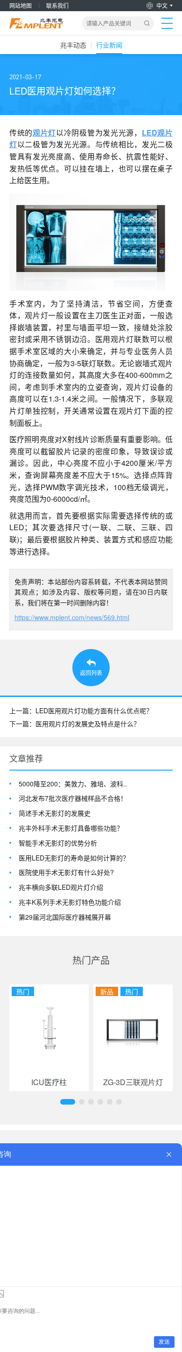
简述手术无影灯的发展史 (55, 813)
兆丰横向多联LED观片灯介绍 (61, 887)
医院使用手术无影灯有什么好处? (66, 872)
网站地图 (20, 5)
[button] (67, 1102)
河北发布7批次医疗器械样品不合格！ (73, 798)
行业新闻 (109, 44)
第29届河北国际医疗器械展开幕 (65, 917)
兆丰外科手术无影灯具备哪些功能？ (71, 828)
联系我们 (57, 5)
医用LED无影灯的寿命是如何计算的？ (74, 858)
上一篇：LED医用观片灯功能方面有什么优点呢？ (81, 710)
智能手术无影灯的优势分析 (58, 843)
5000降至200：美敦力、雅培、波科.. (73, 784)
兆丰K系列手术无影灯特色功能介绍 (70, 902)
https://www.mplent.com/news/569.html (71, 617)
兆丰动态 (73, 44)
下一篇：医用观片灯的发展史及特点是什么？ (74, 723)
